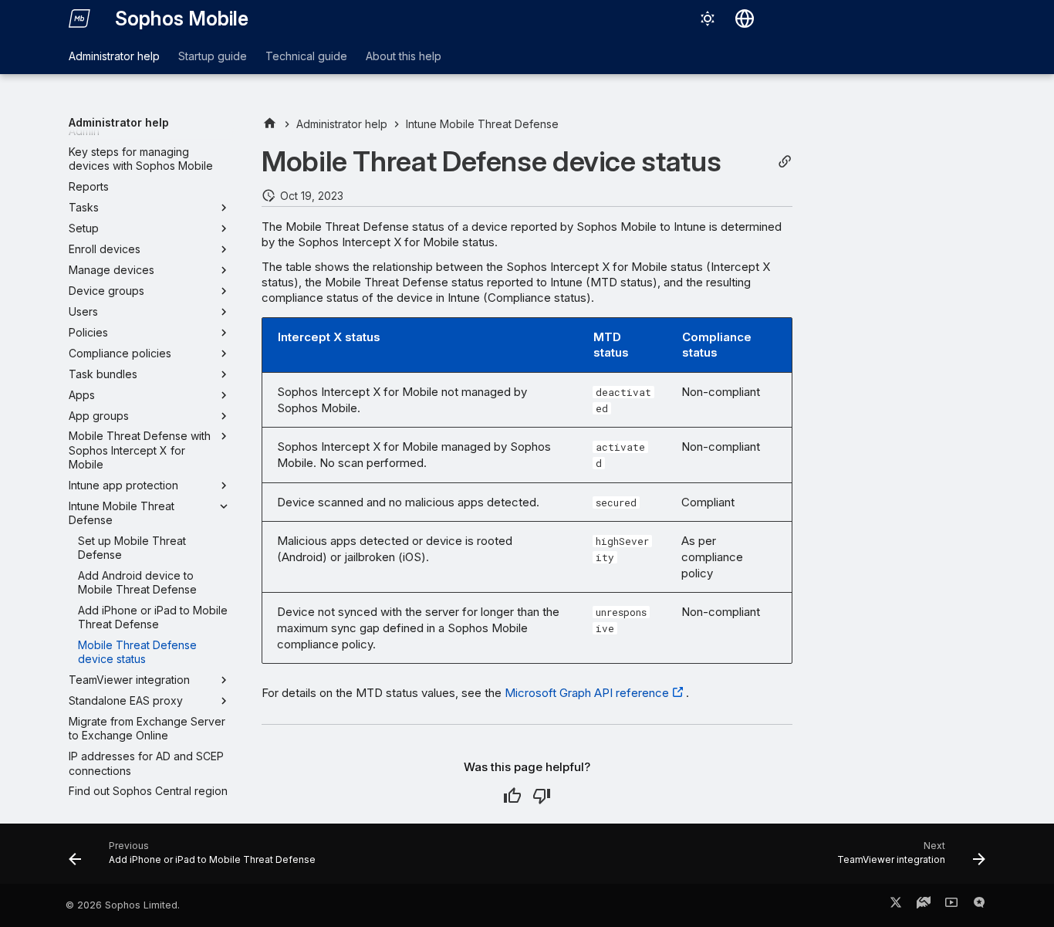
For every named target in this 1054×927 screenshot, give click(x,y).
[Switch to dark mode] (707, 18)
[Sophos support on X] (895, 905)
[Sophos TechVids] (951, 905)
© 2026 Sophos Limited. (123, 905)
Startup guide (212, 56)
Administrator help (114, 56)
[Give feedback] (979, 905)
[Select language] (744, 18)
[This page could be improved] (542, 796)
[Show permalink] (784, 162)
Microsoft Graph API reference (587, 692)
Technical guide (306, 56)
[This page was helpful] (512, 796)
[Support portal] (923, 905)
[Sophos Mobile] (79, 18)
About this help (403, 56)
